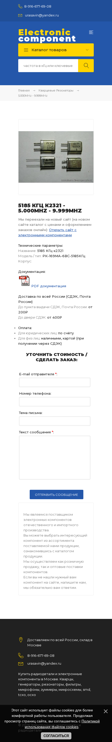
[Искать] (86, 65)
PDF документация (48, 286)
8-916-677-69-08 (37, 6)
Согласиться (56, 736)
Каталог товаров (48, 49)
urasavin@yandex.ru (42, 15)
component (47, 35)
